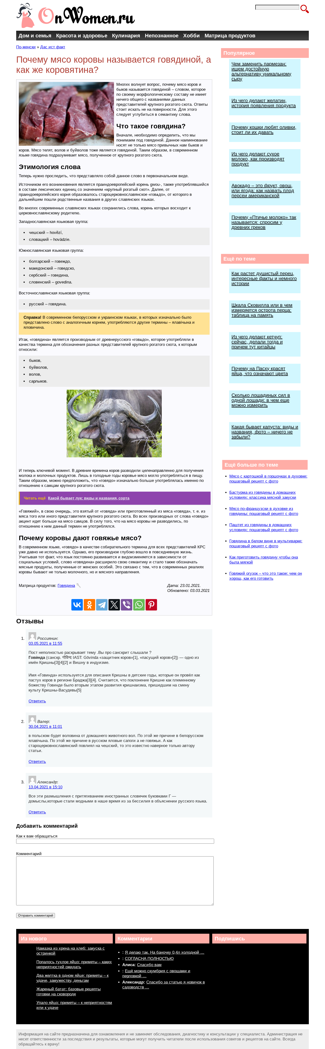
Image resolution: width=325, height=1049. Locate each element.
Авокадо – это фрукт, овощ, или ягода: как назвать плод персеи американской (262, 190)
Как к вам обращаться (36, 836)
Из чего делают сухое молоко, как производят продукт (257, 158)
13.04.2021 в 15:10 (45, 787)
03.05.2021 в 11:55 (45, 643)
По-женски (26, 47)
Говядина (66, 585)
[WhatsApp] (139, 604)
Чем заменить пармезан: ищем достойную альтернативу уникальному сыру (261, 71)
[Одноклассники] (89, 604)
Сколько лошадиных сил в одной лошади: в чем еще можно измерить (260, 400)
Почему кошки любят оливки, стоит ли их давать (263, 130)
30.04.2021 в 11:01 (45, 726)
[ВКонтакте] (77, 604)
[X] (114, 604)
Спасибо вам (149, 965)
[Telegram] (102, 604)
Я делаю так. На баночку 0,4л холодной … (164, 952)
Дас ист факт (52, 47)
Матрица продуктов (230, 36)
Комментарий (29, 854)
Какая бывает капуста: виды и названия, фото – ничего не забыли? (264, 431)
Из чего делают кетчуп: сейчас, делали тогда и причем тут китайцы (257, 341)
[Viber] (126, 604)
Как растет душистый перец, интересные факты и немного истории (264, 278)
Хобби (191, 36)
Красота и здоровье (81, 36)
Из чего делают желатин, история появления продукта (263, 103)
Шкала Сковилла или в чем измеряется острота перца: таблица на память (261, 310)
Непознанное (161, 36)
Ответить (37, 701)
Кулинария (126, 36)
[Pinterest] (151, 604)
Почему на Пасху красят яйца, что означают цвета (259, 371)
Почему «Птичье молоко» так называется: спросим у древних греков (263, 222)
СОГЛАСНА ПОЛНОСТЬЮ (149, 958)
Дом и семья (35, 36)
